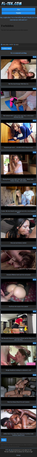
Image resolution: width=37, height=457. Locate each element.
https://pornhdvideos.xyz (16, 444)
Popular (18, 13)
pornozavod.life (15, 446)
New (18, 9)
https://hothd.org (5, 444)
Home (4, 440)
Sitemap (18, 455)
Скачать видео (6, 48)
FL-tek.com (10, 450)
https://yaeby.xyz (28, 444)
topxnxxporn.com (5, 446)
